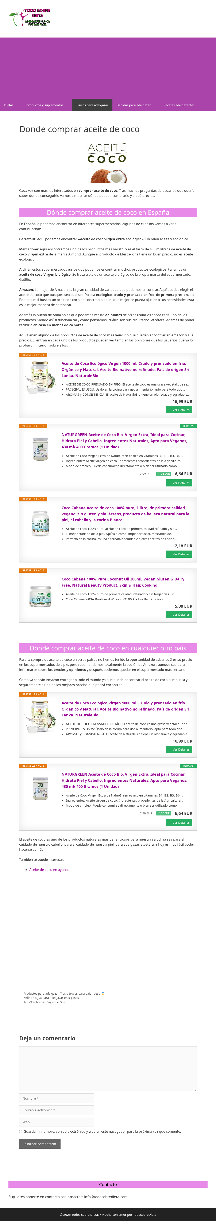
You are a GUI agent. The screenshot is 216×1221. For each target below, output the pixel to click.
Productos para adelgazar (41, 993)
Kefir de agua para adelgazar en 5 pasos (51, 998)
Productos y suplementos (44, 105)
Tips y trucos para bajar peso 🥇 (82, 993)
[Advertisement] (108, 67)
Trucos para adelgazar (92, 105)
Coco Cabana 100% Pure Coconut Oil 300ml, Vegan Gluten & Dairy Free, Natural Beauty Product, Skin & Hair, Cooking (123, 582)
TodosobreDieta (144, 1214)
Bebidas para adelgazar (134, 105)
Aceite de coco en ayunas (49, 869)
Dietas (8, 105)
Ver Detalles (181, 410)
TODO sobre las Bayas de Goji (44, 1002)
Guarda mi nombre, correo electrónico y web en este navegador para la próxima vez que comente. (102, 1131)
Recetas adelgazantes (179, 105)
